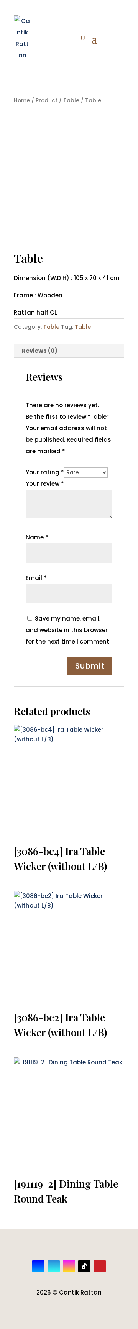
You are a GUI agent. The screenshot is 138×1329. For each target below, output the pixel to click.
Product (47, 100)
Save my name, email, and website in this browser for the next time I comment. (68, 630)
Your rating (45, 472)
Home (22, 100)
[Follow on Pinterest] (100, 1266)
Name (37, 537)
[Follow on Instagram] (69, 1266)
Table (71, 100)
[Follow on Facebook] (38, 1266)
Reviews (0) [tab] (40, 351)
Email (36, 578)
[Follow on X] (54, 1266)
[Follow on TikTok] (84, 1266)
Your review (45, 484)
